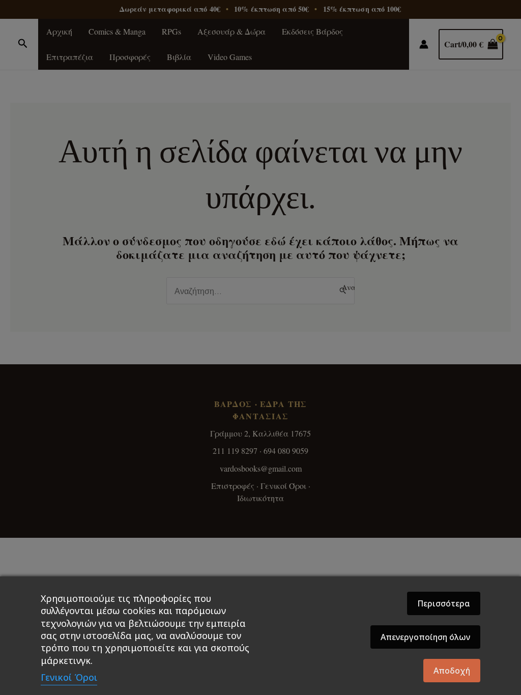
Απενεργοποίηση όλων (425, 637)
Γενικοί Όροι (69, 677)
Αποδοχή (451, 670)
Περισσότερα (443, 603)
